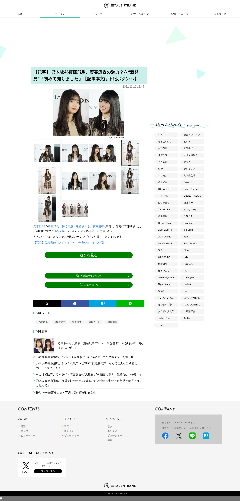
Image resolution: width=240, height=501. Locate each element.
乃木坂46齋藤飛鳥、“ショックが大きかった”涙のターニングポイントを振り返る (86, 356)
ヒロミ (187, 141)
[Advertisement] (120, 43)
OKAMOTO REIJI (167, 243)
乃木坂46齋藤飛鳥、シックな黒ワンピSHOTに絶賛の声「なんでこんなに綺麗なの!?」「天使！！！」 (86, 365)
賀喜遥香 (98, 226)
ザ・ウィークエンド (193, 209)
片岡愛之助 (189, 175)
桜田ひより (164, 270)
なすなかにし (165, 141)
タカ (160, 134)
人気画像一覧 (91, 284)
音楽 (20, 14)
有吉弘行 (162, 161)
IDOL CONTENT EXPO (193, 304)
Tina (160, 325)
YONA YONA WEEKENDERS (168, 297)
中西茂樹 (162, 148)
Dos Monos (189, 223)
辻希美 (187, 161)
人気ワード (220, 14)
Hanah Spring (190, 189)
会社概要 (166, 422)
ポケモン (162, 175)
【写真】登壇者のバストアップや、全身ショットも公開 (68, 242)
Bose (186, 182)
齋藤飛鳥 (53, 226)
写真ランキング (180, 14)
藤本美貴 (162, 216)
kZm (186, 236)
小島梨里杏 (189, 311)
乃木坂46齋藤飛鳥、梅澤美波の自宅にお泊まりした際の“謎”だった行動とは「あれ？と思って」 (89, 383)
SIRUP (161, 291)
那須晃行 (188, 148)
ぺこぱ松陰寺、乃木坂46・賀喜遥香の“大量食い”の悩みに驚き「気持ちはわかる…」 (89, 374)
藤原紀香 (162, 182)
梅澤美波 (67, 226)
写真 (110, 439)
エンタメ (60, 14)
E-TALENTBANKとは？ (186, 422)
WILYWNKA (164, 257)
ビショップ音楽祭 (167, 304)
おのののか (164, 318)
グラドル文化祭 (166, 311)
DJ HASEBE (164, 189)
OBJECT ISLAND (193, 195)
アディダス (164, 195)
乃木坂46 (39, 226)
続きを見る (89, 255)
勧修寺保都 (164, 202)
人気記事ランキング (91, 275)
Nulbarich (188, 284)
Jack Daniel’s (165, 229)
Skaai (187, 250)
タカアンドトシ (192, 134)
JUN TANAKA (165, 236)
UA (185, 291)
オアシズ (162, 155)
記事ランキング (140, 14)
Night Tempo (164, 284)
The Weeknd (164, 209)
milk (186, 257)
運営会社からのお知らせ (173, 428)
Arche (187, 318)
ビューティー (100, 14)
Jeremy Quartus (166, 277)
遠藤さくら (83, 226)
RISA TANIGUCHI (193, 243)
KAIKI (161, 168)
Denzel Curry (164, 223)
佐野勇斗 (162, 263)
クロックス (189, 168)
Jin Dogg (188, 229)
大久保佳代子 (190, 155)
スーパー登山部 (192, 297)
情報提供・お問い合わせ (201, 428)
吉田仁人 (188, 263)
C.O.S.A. (188, 216)
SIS (160, 250)
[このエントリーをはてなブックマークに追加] (102, 303)
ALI (185, 270)
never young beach (193, 277)
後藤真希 (188, 202)
